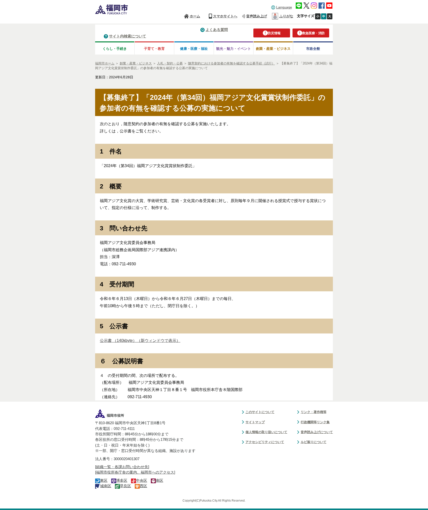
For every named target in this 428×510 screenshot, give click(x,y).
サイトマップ (255, 422)
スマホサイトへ (225, 16)
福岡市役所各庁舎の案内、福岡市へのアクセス (135, 472)
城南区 (105, 486)
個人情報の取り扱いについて (266, 432)
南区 (159, 480)
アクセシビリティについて (264, 442)
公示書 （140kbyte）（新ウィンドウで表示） (140, 340)
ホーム (195, 16)
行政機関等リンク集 (315, 422)
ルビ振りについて (313, 442)
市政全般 (313, 49)
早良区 (125, 486)
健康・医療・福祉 (194, 49)
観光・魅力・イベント (233, 49)
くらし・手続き (115, 49)
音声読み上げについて (317, 432)
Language (284, 7)
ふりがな (286, 16)
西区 (143, 486)
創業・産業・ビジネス (273, 49)
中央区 (141, 480)
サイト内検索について (127, 36)
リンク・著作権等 (313, 412)
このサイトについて (259, 412)
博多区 (121, 480)
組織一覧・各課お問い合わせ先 (122, 467)
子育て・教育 (154, 49)
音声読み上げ (256, 16)
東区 (103, 480)
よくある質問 (217, 30)
